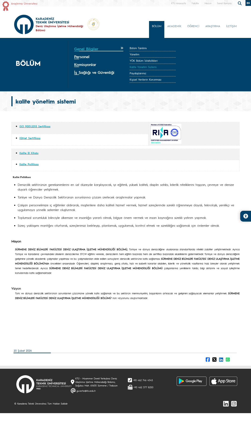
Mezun (208, 3)
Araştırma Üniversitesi (24, 3)
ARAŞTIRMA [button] (212, 26)
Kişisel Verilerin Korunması (145, 79)
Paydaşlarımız (138, 73)
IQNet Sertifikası (29, 138)
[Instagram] (234, 403)
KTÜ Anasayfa (178, 3)
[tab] (98, 49)
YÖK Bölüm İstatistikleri (144, 60)
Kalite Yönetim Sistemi (143, 67)
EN (248, 3)
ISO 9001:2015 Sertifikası (34, 126)
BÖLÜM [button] (156, 26)
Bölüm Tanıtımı (138, 48)
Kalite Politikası (29, 164)
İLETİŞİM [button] (231, 26)
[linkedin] (226, 403)
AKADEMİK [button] (174, 26)
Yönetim (134, 54)
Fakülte (195, 3)
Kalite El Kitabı (28, 153)
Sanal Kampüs (224, 3)
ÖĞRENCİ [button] (193, 26)
